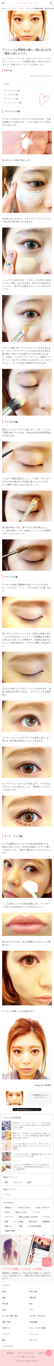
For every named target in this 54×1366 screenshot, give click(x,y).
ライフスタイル (7, 1346)
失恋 (20, 1226)
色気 (6, 1221)
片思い (4, 1291)
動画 (3, 1340)
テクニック (18, 1182)
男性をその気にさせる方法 (28, 1217)
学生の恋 (5, 1304)
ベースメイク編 (13, 91)
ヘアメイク (6, 1334)
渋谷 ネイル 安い (25, 1207)
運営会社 (10, 1353)
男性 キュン (9, 1226)
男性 (6, 1182)
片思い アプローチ (43, 1207)
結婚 (3, 1297)
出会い (4, 1310)
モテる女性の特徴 (34, 1226)
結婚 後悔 (46, 1221)
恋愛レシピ (27, 3)
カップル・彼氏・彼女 (10, 1316)
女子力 (7, 1212)
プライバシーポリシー (26, 1353)
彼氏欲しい (9, 1207)
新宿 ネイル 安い (22, 1212)
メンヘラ (36, 1212)
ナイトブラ (9, 1217)
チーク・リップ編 (14, 103)
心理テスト (6, 1328)
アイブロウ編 (12, 95)
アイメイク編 (12, 99)
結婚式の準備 (10, 1231)
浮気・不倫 (6, 1322)
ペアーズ (46, 1217)
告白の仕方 (33, 1221)
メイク (7, 1194)
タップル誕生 (18, 1221)
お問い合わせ (43, 1353)
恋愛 (29, 1182)
